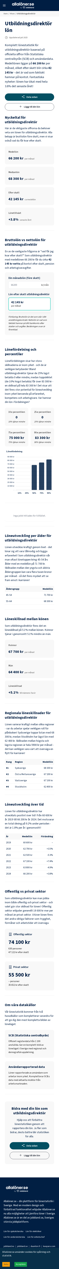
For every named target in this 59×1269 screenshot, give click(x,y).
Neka (6, 1264)
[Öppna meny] (4, 5)
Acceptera (20, 1264)
